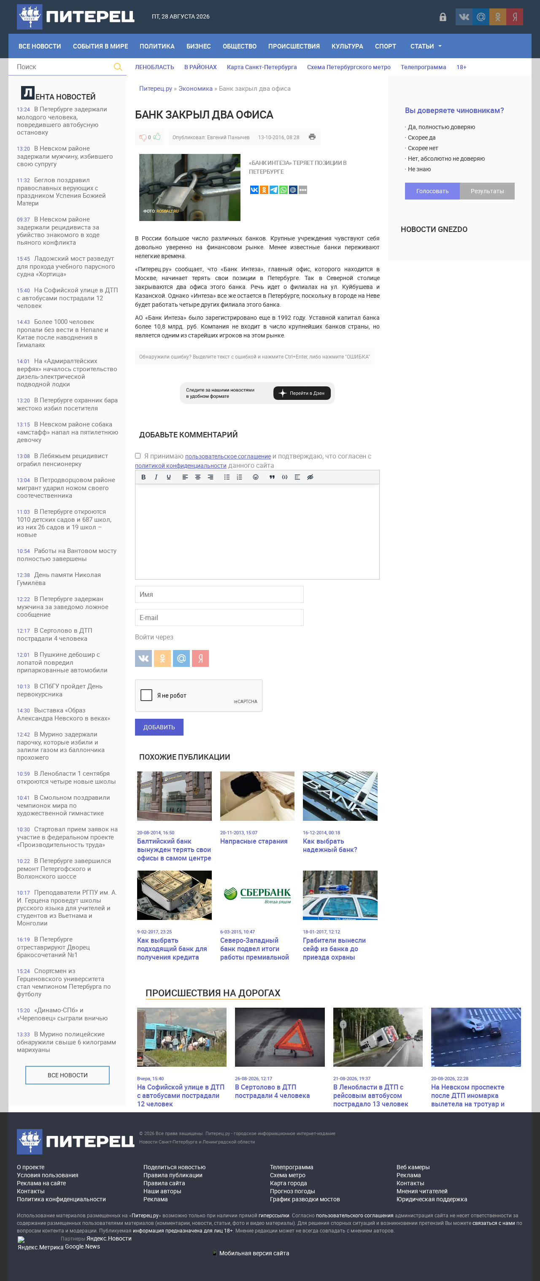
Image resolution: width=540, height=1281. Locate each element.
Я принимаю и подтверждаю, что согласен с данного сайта (253, 460)
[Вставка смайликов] (256, 477)
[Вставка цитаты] (272, 477)
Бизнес (198, 46)
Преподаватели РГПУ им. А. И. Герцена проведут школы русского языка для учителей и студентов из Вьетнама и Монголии (67, 907)
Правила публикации (172, 1175)
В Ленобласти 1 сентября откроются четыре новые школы (66, 777)
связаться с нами (493, 1222)
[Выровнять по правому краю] (210, 477)
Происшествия (294, 46)
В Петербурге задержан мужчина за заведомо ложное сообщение (62, 606)
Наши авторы (162, 1191)
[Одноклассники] (497, 16)
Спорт (385, 46)
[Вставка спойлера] (297, 477)
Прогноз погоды (292, 1191)
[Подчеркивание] (168, 477)
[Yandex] (514, 16)
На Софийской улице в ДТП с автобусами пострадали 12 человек (67, 298)
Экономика (195, 88)
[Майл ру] (480, 16)
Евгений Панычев (228, 137)
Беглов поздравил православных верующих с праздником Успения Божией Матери (61, 191)
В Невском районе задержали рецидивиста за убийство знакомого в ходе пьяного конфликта (58, 230)
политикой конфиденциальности (181, 465)
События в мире (100, 46)
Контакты (31, 1191)
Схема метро (287, 1175)
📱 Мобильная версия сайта (250, 1253)
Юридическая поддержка (432, 1199)
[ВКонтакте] (464, 16)
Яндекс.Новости (109, 1238)
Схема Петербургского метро (349, 67)
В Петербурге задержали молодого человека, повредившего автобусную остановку (62, 120)
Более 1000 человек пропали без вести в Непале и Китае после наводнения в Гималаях (62, 333)
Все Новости (40, 46)
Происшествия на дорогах (213, 993)
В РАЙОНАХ (200, 67)
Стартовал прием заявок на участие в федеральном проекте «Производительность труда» (67, 837)
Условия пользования (47, 1175)
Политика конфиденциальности (61, 1199)
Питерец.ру (155, 88)
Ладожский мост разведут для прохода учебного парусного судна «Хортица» (66, 266)
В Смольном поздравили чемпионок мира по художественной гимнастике (63, 805)
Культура (347, 46)
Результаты (487, 191)
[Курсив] (156, 477)
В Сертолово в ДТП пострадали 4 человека (54, 634)
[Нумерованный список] (239, 477)
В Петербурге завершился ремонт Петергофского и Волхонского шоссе (64, 868)
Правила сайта (164, 1183)
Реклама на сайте (41, 1183)
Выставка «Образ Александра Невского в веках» (63, 714)
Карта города (288, 1183)
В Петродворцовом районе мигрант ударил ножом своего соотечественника (66, 487)
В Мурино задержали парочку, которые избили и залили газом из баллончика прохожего (61, 745)
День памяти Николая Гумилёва (59, 578)
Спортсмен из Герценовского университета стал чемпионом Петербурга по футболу (64, 982)
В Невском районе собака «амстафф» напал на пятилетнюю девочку (67, 432)
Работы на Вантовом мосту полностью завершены (66, 554)
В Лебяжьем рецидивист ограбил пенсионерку (62, 459)
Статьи (422, 46)
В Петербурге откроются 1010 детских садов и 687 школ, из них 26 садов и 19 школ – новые (64, 523)
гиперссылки (274, 1215)
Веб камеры (413, 1167)
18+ (461, 67)
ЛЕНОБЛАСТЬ (154, 67)
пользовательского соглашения (355, 1215)
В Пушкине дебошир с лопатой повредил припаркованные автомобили (62, 662)
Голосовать (432, 191)
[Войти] (443, 16)
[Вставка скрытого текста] (310, 477)
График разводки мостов (305, 1199)
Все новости (68, 1075)
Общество (239, 46)
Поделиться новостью (174, 1167)
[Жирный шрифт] (143, 477)
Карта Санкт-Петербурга (262, 67)
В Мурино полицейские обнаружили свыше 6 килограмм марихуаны (66, 1042)
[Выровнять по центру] (198, 477)
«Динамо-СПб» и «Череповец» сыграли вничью (62, 1014)
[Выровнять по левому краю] (185, 477)
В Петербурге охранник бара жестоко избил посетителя (67, 404)
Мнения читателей (422, 1191)
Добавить (159, 727)
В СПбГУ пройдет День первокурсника (60, 690)
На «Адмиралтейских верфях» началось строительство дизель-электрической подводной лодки (67, 372)
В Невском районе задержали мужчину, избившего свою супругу (65, 156)
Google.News (82, 1246)
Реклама (155, 1199)
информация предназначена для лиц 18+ (183, 1230)
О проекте (30, 1167)
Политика (157, 46)
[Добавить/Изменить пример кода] (284, 477)
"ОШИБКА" (357, 356)
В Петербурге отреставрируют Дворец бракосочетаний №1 (53, 947)
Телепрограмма (423, 67)
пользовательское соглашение (228, 456)
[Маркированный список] (227, 477)
